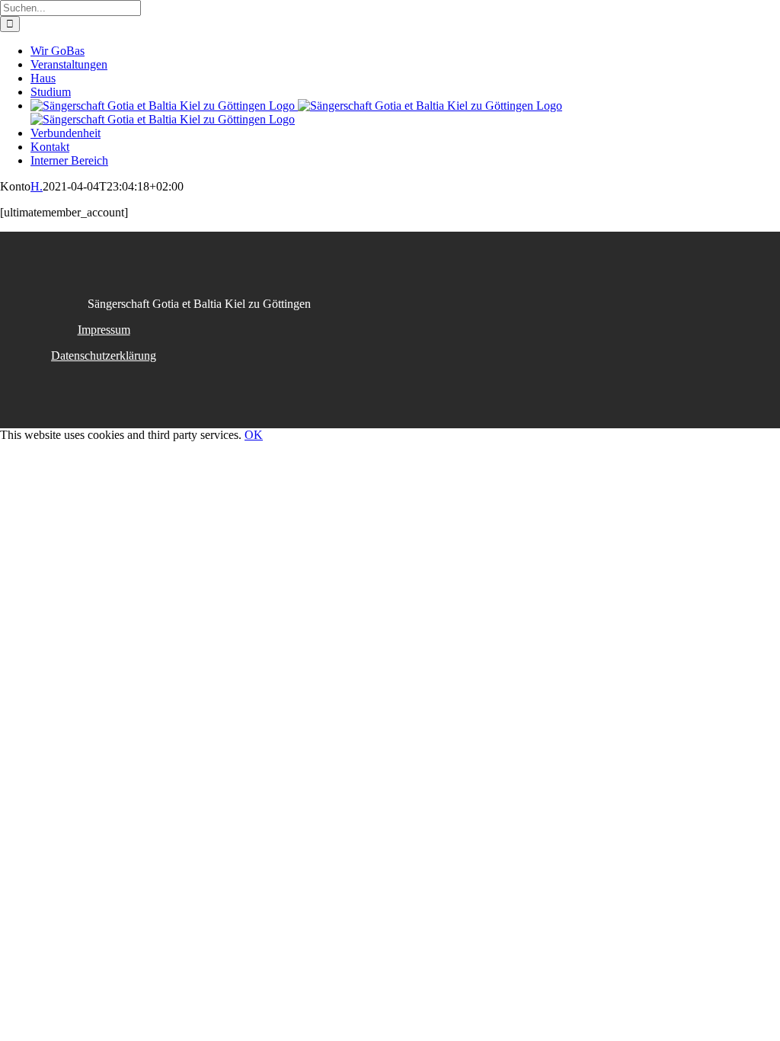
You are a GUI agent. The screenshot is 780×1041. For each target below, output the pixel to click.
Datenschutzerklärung (103, 355)
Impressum (104, 329)
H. (36, 186)
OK (254, 434)
